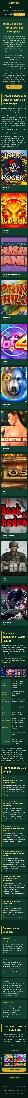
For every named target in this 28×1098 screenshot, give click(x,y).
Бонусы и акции (7, 7)
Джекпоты (22, 7)
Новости (13, 10)
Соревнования (21, 10)
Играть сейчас (14, 87)
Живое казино (7, 10)
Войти (10, 14)
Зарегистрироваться (19, 14)
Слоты (4, 14)
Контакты (15, 7)
